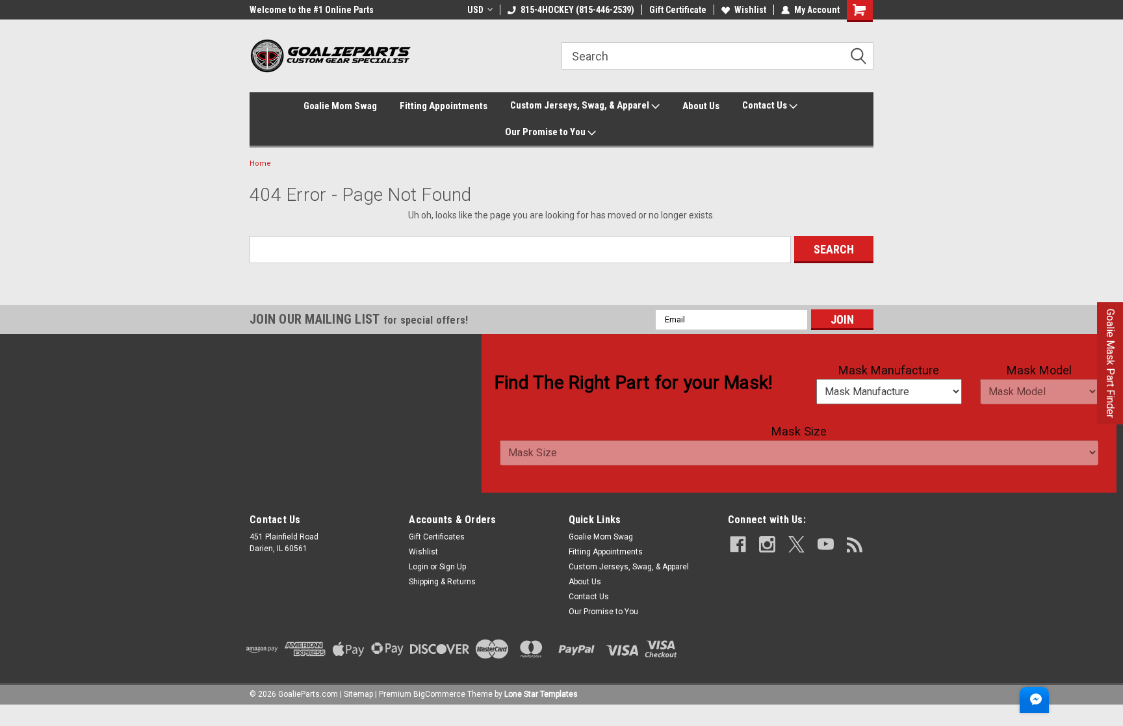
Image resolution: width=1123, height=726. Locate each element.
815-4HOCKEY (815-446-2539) (577, 10)
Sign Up (452, 566)
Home (260, 163)
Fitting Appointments (443, 106)
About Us (700, 106)
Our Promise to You (546, 132)
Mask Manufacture (888, 370)
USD (475, 10)
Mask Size (799, 431)
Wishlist (750, 10)
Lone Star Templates (541, 694)
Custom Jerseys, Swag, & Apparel (580, 105)
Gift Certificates (437, 536)
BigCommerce (439, 694)
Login (418, 566)
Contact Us (765, 105)
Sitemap (358, 694)
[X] (796, 544)
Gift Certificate (677, 10)
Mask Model (1039, 370)
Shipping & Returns (442, 581)
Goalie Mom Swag (340, 106)
